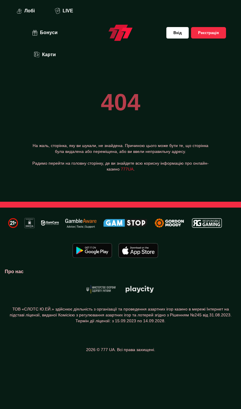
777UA (127, 169)
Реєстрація (208, 33)
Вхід (177, 33)
